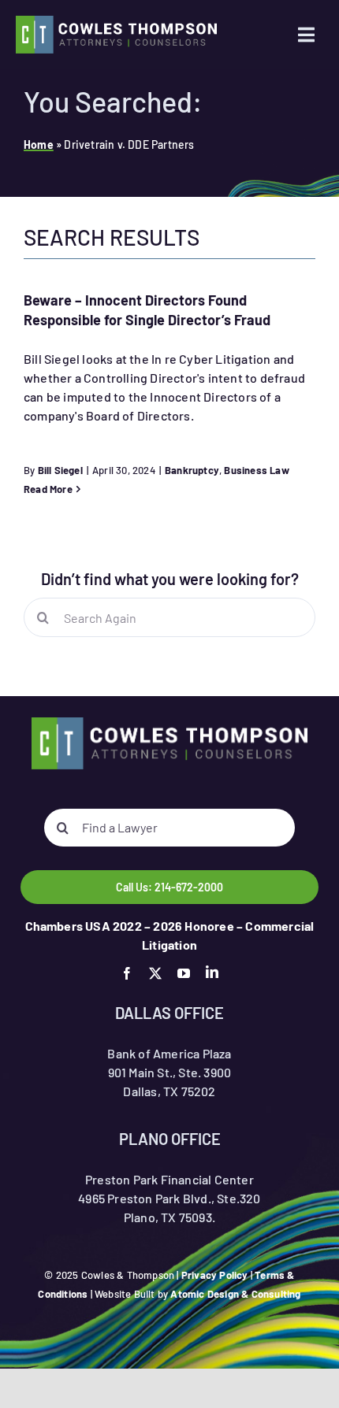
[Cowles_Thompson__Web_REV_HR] (116, 21)
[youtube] (183, 973)
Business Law (256, 470)
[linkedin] (212, 971)
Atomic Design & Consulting (235, 1294)
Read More (48, 489)
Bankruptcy (192, 470)
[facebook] (127, 973)
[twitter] (155, 973)
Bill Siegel (60, 470)
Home (39, 144)
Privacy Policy (214, 1275)
